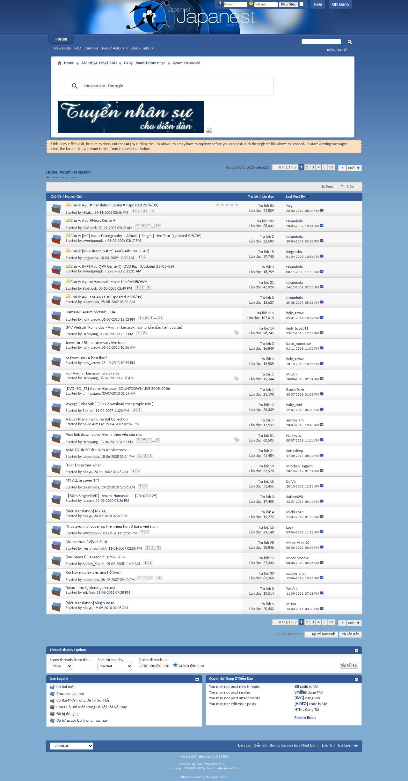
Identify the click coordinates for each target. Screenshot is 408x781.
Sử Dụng (327, 187)
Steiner (88, 411)
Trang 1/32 (287, 167)
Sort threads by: (111, 660)
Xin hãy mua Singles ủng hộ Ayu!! (94, 572)
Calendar (91, 48)
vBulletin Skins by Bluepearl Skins (204, 777)
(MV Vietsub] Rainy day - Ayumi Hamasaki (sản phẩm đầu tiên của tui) (124, 327)
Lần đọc (268, 197)
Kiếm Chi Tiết (337, 50)
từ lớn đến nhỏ (191, 666)
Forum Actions (113, 48)
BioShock (90, 228)
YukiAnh (89, 593)
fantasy (88, 501)
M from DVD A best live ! (86, 358)
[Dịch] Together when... (85, 465)
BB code (301, 687)
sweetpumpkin (94, 241)
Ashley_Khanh (93, 564)
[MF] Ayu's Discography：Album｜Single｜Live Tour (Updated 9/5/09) (141, 236)
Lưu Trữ (328, 745)
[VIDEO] (301, 704)
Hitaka (87, 213)
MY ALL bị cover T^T (82, 481)
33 (272, 574)
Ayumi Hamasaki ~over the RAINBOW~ (114, 282)
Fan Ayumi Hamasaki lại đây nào (93, 373)
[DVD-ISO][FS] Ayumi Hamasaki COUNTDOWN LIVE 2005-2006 (118, 389)
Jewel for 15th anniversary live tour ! (96, 343)
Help (318, 4)
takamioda (91, 302)
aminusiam (91, 394)
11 (331, 167)
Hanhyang (90, 334)
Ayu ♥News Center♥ (99, 221)
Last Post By (295, 197)
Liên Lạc (244, 745)
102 (271, 221)
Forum (61, 39)
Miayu (87, 472)
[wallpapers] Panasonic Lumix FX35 (95, 557)
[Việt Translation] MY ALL (86, 511)
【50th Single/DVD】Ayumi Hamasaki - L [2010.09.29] (111, 496)
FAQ (77, 48)
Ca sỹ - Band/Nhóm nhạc (144, 63)
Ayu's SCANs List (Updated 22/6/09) (112, 297)
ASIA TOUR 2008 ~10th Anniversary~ (97, 450)
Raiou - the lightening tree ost (90, 588)
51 (272, 436)
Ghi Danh (340, 4)
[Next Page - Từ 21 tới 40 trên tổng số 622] (342, 168)
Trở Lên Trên (350, 634)
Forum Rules (305, 718)
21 (272, 283)
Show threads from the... (70, 660)
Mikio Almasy (93, 424)
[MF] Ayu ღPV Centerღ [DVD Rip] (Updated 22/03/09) (128, 266)
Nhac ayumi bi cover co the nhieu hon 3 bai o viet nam (111, 526)
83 (272, 206)
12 (161, 318)
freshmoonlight (94, 549)
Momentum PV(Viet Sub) (86, 542)
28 (272, 543)
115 (271, 313)
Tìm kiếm (347, 187)
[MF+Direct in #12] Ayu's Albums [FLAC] (115, 251)
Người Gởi (74, 197)
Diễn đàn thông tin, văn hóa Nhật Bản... (286, 745)
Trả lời (253, 197)
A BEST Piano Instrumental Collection (97, 419)
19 (272, 466)
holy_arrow (91, 320)
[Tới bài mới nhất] (322, 211)
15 (272, 252)
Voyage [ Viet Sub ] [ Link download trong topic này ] (109, 404)
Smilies (301, 692)
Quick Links (140, 48)
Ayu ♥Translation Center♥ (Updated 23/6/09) (120, 205)
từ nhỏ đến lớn (156, 666)
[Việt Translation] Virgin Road (90, 603)
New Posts (62, 48)
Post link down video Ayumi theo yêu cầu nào (104, 435)
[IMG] (299, 698)
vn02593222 (92, 533)
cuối (351, 168)
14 (272, 329)
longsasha (90, 258)
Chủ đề (56, 197)
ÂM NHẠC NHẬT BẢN (99, 63)
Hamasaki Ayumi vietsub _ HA (90, 312)
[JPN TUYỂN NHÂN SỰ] (131, 132)
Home (69, 63)
